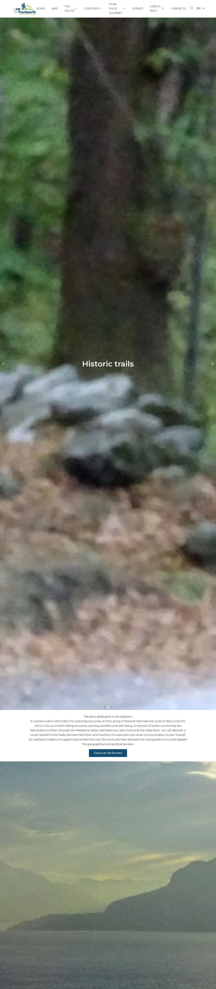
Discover (92, 8)
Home (40, 8)
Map (55, 8)
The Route (69, 8)
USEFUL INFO (155, 8)
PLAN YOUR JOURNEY (115, 9)
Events (137, 8)
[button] (104, 707)
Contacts (178, 8)
